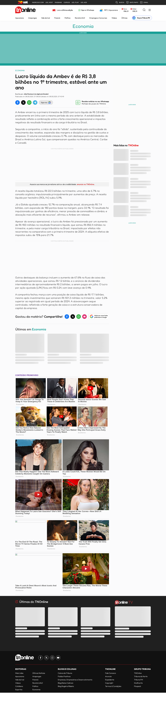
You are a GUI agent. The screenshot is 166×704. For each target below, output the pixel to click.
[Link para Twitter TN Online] (46, 657)
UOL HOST (49, 2)
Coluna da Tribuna (65, 673)
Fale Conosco (110, 673)
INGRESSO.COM (38, 2)
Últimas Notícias (38, 673)
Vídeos (114, 18)
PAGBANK (58, 2)
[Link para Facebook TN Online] (40, 657)
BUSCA (121, 2)
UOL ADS (84, 2)
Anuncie (108, 676)
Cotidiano (19, 686)
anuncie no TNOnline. (86, 184)
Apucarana (19, 18)
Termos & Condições (113, 686)
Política (67, 18)
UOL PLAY (75, 2)
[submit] (144, 10)
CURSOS (67, 2)
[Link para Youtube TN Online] (58, 657)
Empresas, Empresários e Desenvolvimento (75, 680)
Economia (83, 26)
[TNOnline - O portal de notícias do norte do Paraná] (25, 10)
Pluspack (137, 686)
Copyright (109, 683)
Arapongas (32, 18)
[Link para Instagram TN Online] (52, 657)
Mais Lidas (19, 673)
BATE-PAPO (134, 2)
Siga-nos (44, 102)
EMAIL (146, 2)
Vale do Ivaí (45, 18)
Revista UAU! (80, 18)
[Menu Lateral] (149, 10)
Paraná (57, 18)
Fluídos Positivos (64, 676)
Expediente (109, 680)
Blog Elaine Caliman (65, 683)
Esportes (18, 689)
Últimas (124, 18)
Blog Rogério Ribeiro (66, 686)
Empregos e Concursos (98, 18)
